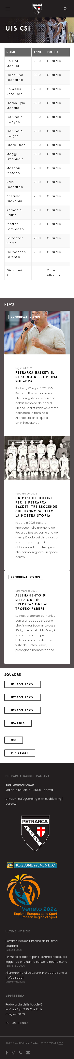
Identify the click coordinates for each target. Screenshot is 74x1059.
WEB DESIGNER (52, 1043)
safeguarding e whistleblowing (39, 799)
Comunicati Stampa (26, 317)
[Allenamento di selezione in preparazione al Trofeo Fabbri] (37, 617)
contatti (11, 804)
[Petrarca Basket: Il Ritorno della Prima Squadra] (37, 373)
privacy (11, 799)
